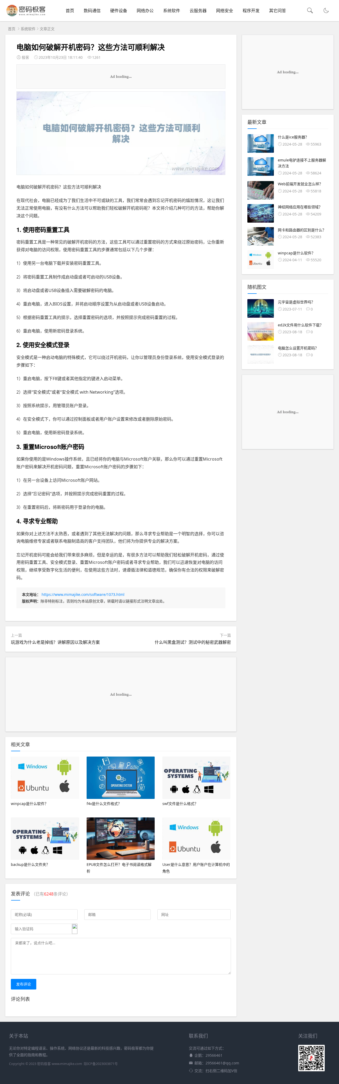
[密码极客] (25, 16)
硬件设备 (118, 11)
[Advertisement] (120, 76)
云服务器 (198, 11)
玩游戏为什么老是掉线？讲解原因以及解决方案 (55, 642)
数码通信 (92, 11)
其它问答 (277, 11)
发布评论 (23, 984)
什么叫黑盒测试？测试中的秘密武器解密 (193, 642)
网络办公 (145, 11)
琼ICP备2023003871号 (101, 1063)
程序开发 (251, 11)
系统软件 (171, 11)
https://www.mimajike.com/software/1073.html (83, 594)
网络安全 (224, 11)
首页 (70, 11)
